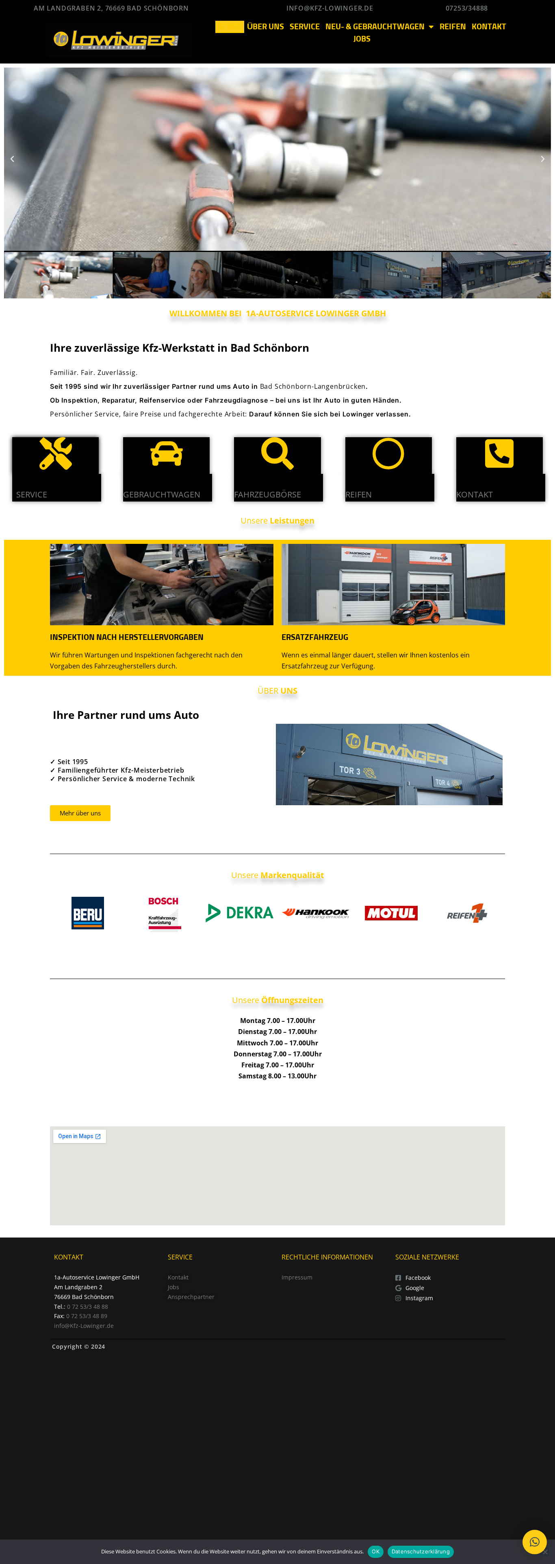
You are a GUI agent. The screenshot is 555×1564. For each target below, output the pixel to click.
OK (375, 1551)
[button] (12, 159)
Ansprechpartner (191, 1297)
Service (31, 494)
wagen (185, 494)
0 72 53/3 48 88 (87, 1306)
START (229, 27)
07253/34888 (467, 8)
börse (288, 494)
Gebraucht (147, 494)
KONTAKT (489, 27)
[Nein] (545, 1552)
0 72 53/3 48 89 (86, 1316)
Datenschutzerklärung (421, 1551)
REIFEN (453, 27)
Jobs (173, 1287)
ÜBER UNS (265, 27)
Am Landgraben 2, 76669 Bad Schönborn (111, 8)
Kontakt (474, 494)
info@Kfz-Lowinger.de (84, 1326)
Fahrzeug (254, 494)
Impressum (297, 1277)
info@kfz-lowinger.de (331, 8)
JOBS (362, 39)
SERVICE (305, 27)
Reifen (358, 494)
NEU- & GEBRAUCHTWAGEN (375, 27)
